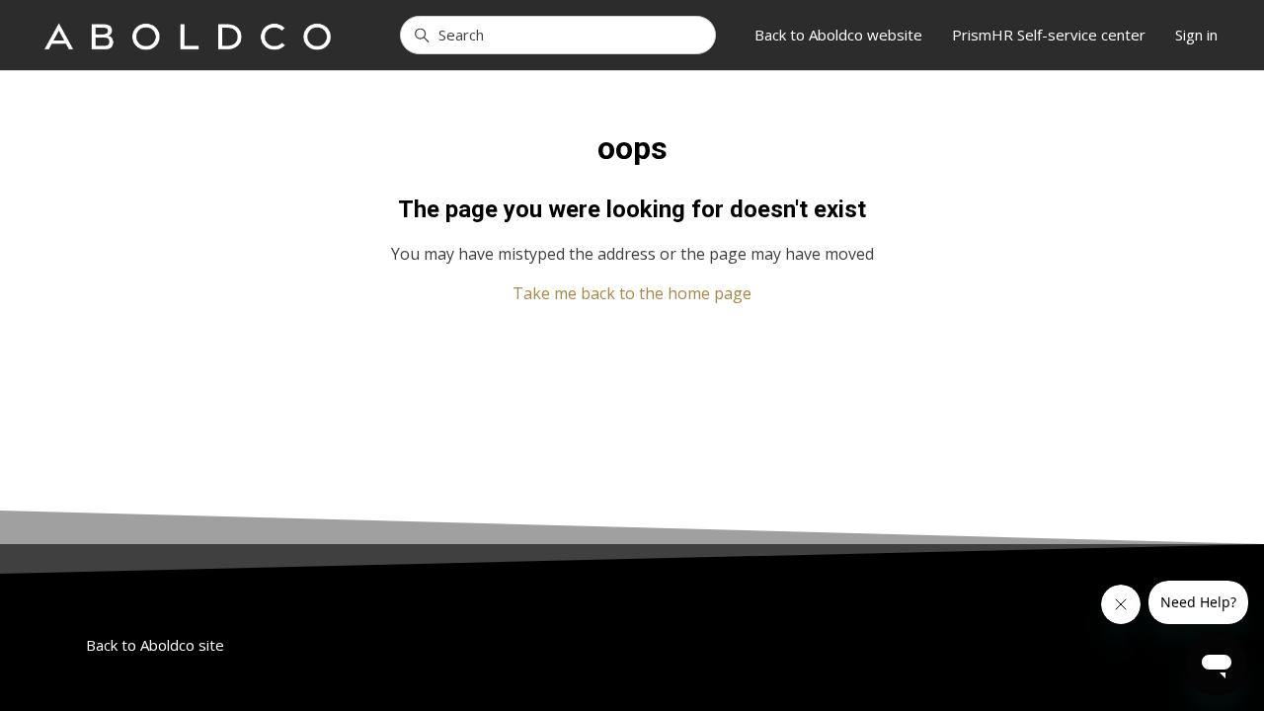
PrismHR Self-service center (1049, 34)
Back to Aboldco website (838, 34)
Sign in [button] (1196, 34)
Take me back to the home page (632, 293)
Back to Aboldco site (155, 645)
